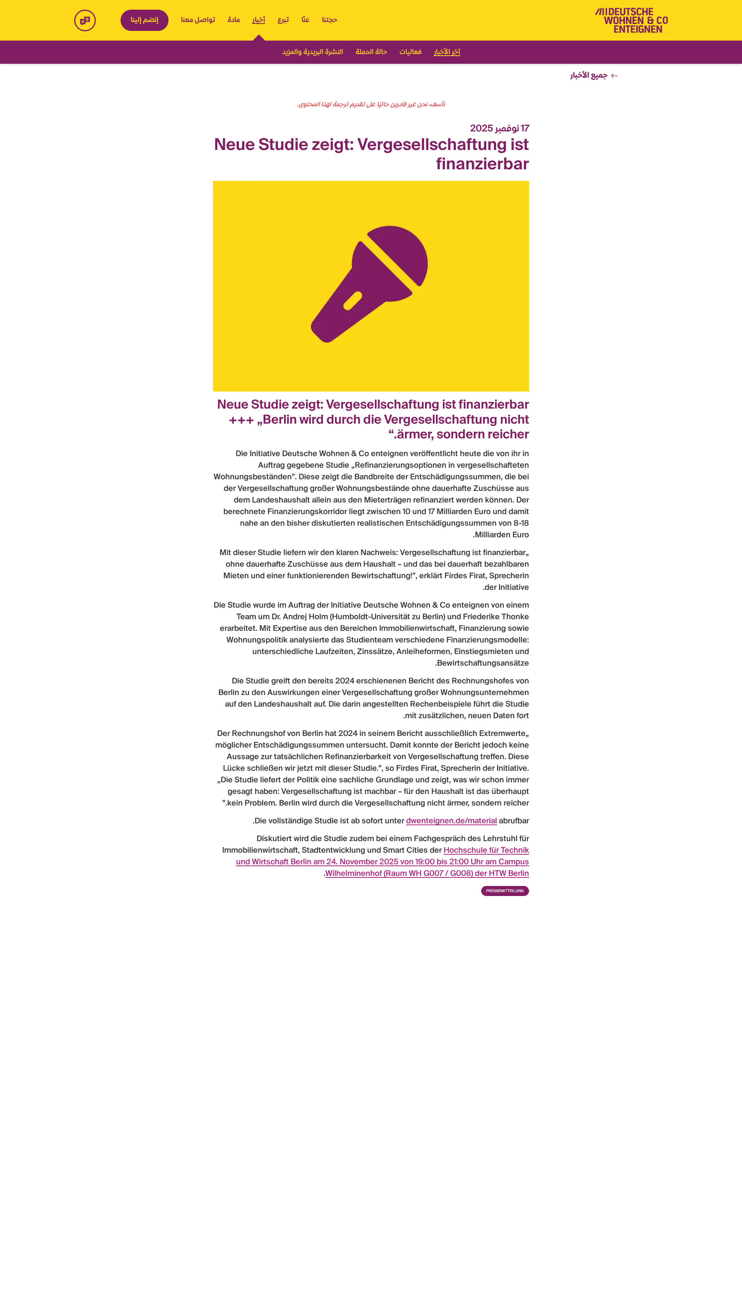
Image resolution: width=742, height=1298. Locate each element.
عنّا (305, 20)
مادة (234, 20)
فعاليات (411, 52)
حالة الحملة (371, 52)
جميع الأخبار (589, 76)
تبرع (283, 20)
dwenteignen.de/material (451, 821)
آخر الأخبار (447, 52)
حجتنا (329, 20)
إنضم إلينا (144, 20)
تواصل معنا (198, 20)
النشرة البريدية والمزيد (312, 52)
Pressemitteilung (505, 891)
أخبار (258, 21)
